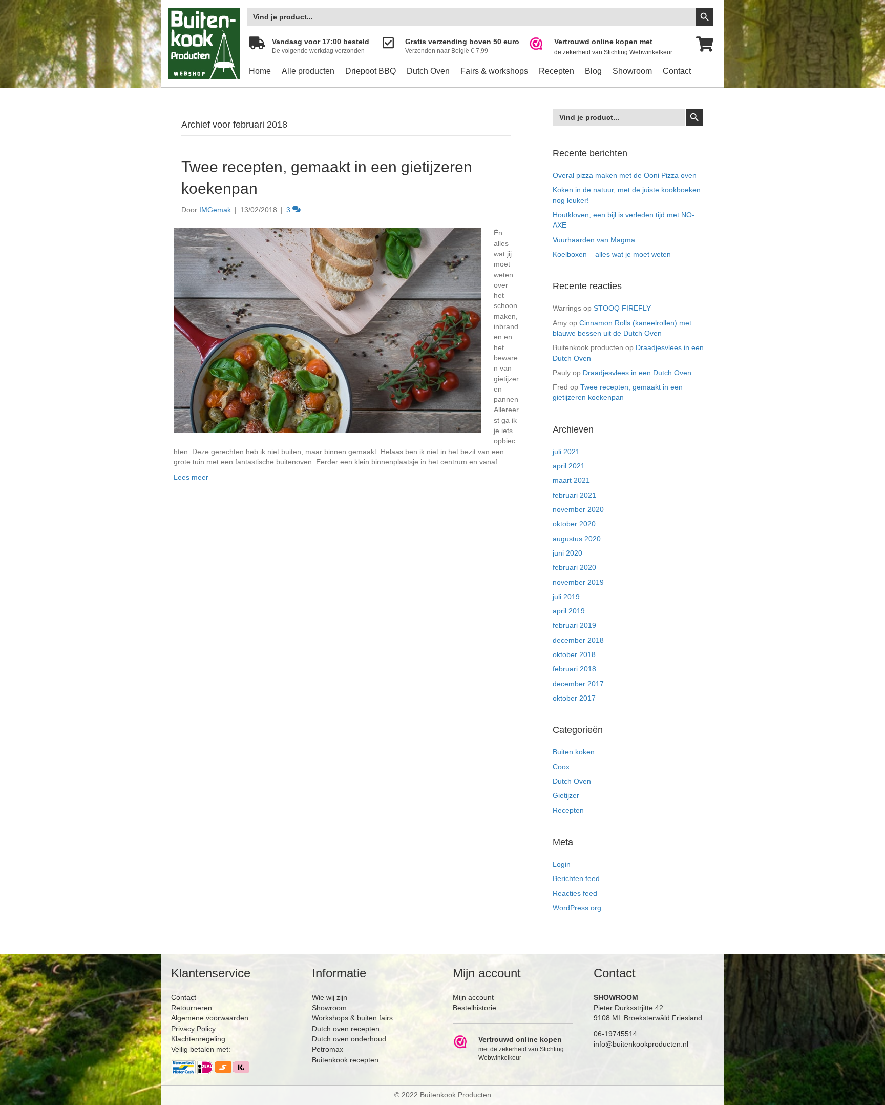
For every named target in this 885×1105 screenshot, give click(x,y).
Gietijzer (566, 795)
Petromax (327, 1049)
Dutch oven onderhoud (349, 1039)
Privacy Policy (193, 1029)
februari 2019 (574, 625)
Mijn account (473, 997)
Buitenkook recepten (345, 1060)
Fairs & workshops (494, 71)
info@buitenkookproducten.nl (641, 1044)
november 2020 (578, 509)
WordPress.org (577, 908)
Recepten (556, 71)
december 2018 (578, 640)
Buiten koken (574, 752)
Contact (677, 71)
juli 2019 (566, 596)
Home (260, 71)
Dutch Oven (428, 71)
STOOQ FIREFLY (622, 308)
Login (562, 864)
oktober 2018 (574, 654)
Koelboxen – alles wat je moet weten (612, 254)
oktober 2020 (574, 524)
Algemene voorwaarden (209, 1018)
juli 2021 (566, 451)
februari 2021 (574, 495)
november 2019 (578, 582)
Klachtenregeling (198, 1039)
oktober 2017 (574, 698)
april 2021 (569, 466)
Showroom (632, 71)
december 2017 (578, 684)
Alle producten (308, 71)
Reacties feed (575, 893)
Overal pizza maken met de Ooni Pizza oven (625, 175)
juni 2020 (567, 553)
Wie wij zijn (329, 997)
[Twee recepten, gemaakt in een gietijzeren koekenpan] (327, 329)
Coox (561, 767)
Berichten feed (576, 878)
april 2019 (569, 611)
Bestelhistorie (474, 1008)
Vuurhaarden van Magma (594, 240)
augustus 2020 (577, 539)
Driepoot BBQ (370, 71)
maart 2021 (571, 480)
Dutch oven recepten (346, 1029)
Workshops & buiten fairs (352, 1018)
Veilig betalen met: (200, 1049)
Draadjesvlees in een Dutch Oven (637, 373)
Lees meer (191, 477)
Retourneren (191, 1008)
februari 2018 (574, 669)
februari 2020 (574, 567)
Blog (593, 71)
